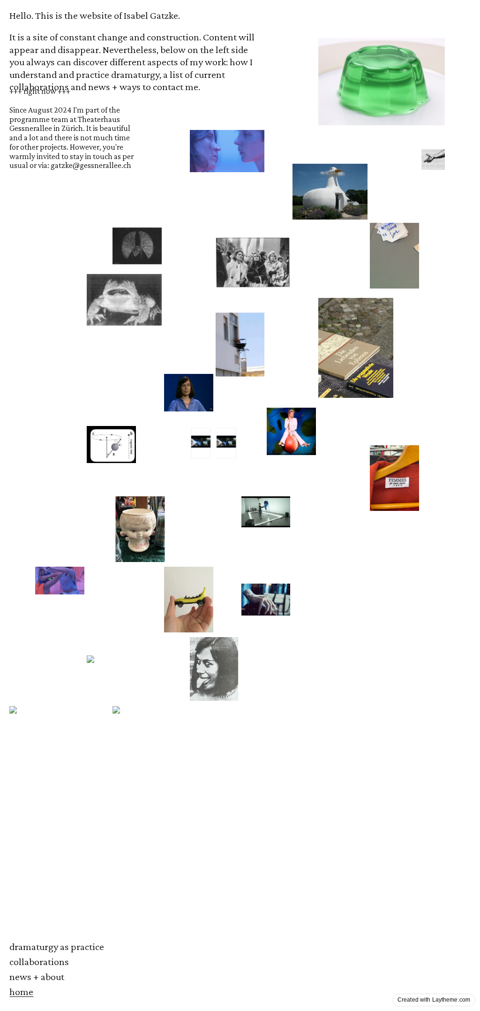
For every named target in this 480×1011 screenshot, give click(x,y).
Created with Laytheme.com (434, 999)
